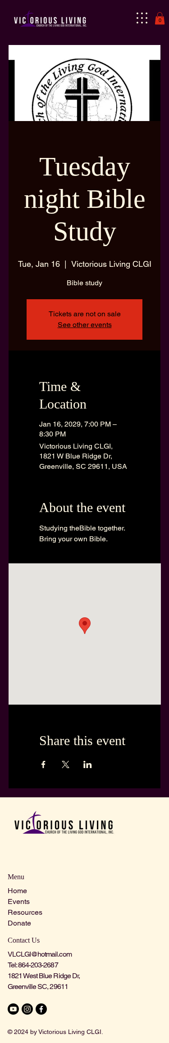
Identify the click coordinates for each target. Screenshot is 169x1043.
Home (17, 890)
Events (19, 901)
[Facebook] (41, 1009)
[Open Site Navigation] (142, 18)
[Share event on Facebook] (43, 764)
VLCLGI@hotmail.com (40, 954)
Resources (25, 912)
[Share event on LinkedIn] (87, 764)
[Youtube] (13, 1009)
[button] (160, 18)
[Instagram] (27, 1009)
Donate (19, 923)
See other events (85, 324)
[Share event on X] (65, 764)
